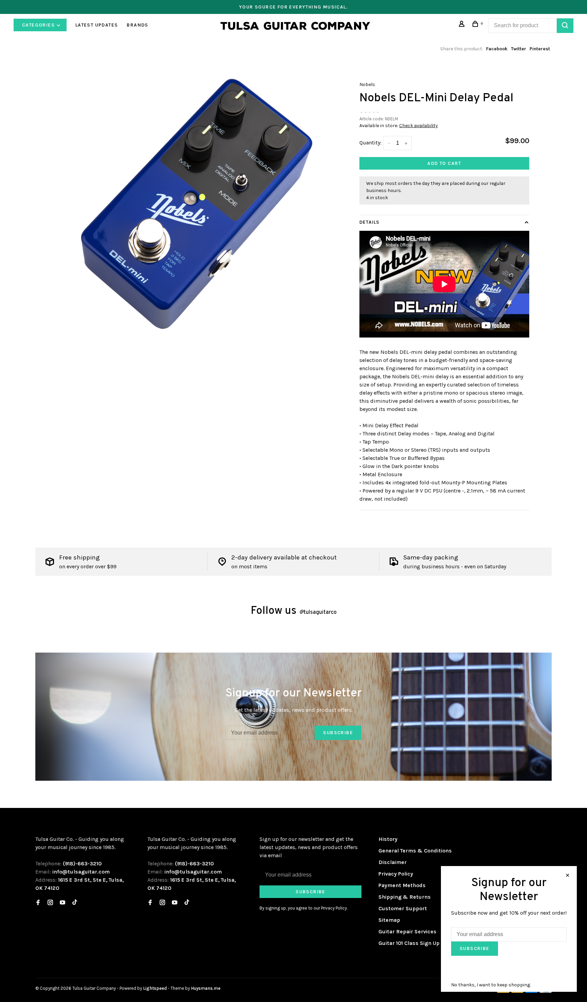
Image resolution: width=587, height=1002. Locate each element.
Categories (39, 25)
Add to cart (444, 163)
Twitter (518, 49)
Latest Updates (96, 25)
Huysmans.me (205, 988)
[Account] (463, 25)
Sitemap (389, 920)
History (387, 839)
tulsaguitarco (318, 612)
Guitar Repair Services (407, 931)
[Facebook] (38, 903)
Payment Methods (402, 885)
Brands (137, 25)
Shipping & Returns (404, 897)
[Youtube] (62, 903)
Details (369, 222)
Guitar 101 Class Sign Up (409, 943)
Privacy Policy (395, 873)
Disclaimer (392, 862)
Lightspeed (155, 988)
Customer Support (402, 908)
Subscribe (338, 733)
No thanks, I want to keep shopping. (491, 985)
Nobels (367, 84)
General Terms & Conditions (415, 850)
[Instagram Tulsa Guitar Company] (50, 903)
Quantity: (370, 142)
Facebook (497, 49)
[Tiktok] (74, 903)
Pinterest (540, 49)
